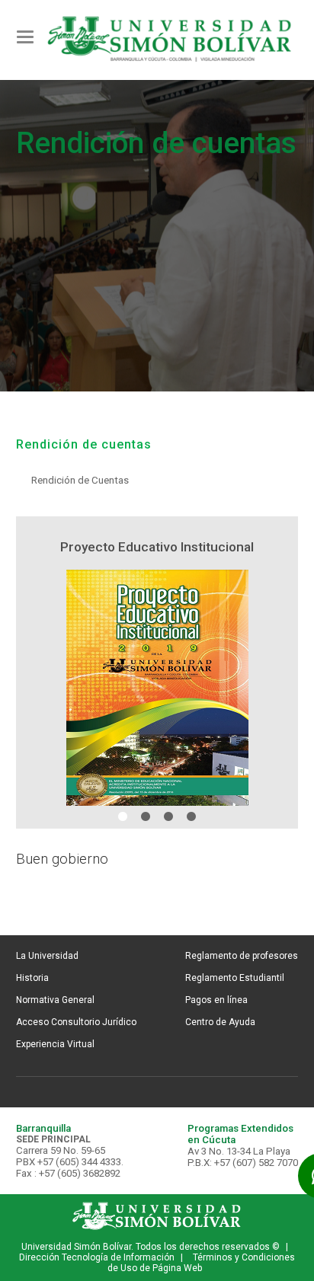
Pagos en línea (216, 1000)
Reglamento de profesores (241, 955)
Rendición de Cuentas (80, 480)
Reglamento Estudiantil (234, 978)
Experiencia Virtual (55, 1044)
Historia (32, 978)
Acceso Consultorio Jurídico (76, 1022)
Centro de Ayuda (220, 1022)
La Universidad (47, 955)
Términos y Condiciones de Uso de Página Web (201, 1262)
